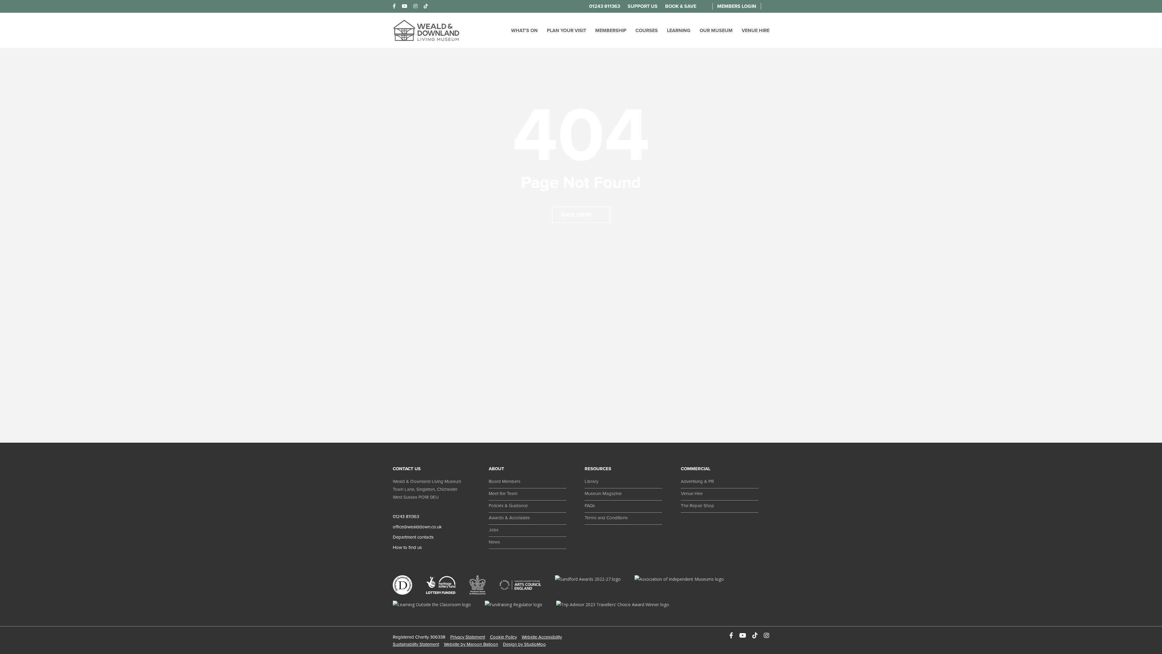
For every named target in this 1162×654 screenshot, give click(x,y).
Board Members (504, 481)
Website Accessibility (542, 637)
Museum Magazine (603, 493)
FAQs (590, 505)
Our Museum (716, 31)
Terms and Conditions (606, 517)
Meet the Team (503, 493)
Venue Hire (756, 31)
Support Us (643, 6)
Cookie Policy (503, 637)
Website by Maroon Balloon (471, 644)
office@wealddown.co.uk (417, 527)
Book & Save (680, 6)
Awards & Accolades (509, 517)
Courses (646, 31)
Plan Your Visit (566, 31)
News (494, 542)
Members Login (736, 6)
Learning (679, 31)
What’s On (524, 31)
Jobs (493, 530)
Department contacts (413, 537)
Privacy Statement (467, 637)
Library (591, 481)
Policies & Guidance (508, 505)
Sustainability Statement (416, 644)
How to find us (407, 547)
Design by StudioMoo (524, 644)
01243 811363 (604, 6)
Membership (610, 31)
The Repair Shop (697, 505)
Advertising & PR (697, 481)
